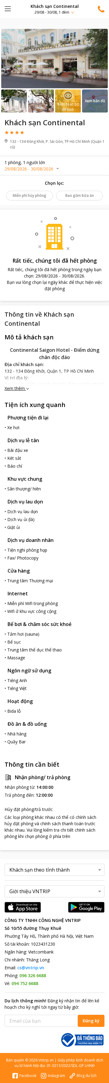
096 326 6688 (32, 975)
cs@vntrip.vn (30, 967)
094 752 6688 (25, 983)
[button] (54, 9)
